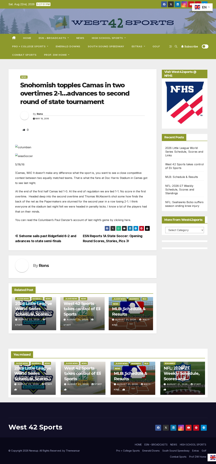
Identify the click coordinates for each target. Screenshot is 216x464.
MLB (144, 299)
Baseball (37, 299)
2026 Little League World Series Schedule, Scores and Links (184, 151)
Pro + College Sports (29, 46)
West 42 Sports (35, 427)
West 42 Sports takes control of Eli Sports (82, 308)
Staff (48, 384)
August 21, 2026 (125, 319)
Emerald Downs (68, 46)
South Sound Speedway (106, 46)
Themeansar (73, 450)
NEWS (80, 38)
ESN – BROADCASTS (53, 38)
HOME (27, 38)
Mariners (134, 299)
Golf (156, 46)
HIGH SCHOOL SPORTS (108, 38)
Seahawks (170, 363)
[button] (176, 46)
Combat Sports (24, 54)
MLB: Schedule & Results (181, 177)
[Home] (13, 38)
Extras (137, 46)
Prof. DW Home (56, 54)
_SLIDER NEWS (22, 299)
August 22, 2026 (29, 319)
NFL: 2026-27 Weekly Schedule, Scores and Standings (179, 189)
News (23, 77)
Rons (40, 113)
